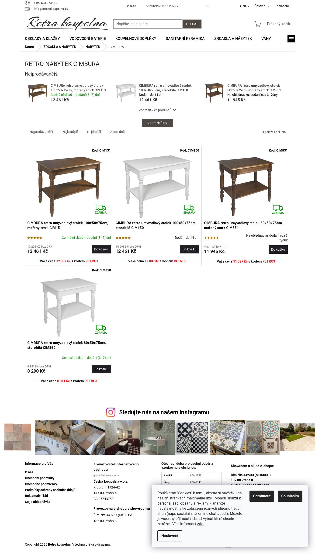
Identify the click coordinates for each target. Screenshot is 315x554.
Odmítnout (261, 496)
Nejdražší (94, 132)
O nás (131, 6)
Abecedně (117, 132)
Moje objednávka (37, 502)
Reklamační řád (36, 496)
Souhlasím (290, 496)
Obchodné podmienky (41, 484)
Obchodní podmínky (161, 6)
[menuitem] (42, 38)
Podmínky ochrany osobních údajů (50, 490)
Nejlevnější (70, 132)
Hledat (192, 24)
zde (200, 524)
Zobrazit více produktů (155, 110)
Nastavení (169, 535)
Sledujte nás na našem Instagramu (164, 412)
